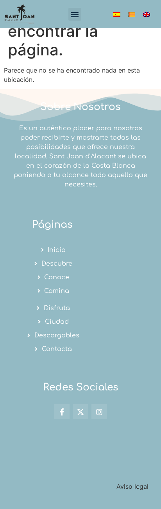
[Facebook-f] (62, 412)
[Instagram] (99, 412)
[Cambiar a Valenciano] (131, 14)
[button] (74, 14)
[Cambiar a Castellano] (116, 14)
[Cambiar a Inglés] (146, 14)
